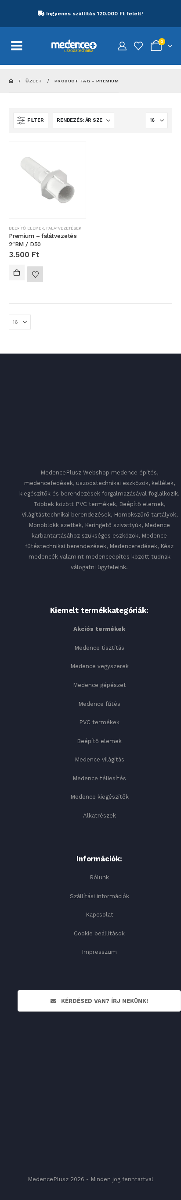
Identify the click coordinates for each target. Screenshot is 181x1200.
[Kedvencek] (138, 46)
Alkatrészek (99, 815)
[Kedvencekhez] (35, 274)
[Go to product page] (47, 180)
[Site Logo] (74, 45)
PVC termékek (99, 722)
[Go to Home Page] (11, 81)
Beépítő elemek (99, 741)
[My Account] (122, 46)
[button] (30, 120)
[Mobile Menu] (21, 46)
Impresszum (99, 952)
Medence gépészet (99, 685)
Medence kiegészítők (99, 796)
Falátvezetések (63, 228)
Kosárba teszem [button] (17, 272)
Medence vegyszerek (99, 666)
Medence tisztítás (99, 647)
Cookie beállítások (99, 933)
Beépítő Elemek (26, 228)
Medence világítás (99, 759)
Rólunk (99, 877)
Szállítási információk (99, 896)
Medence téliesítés (99, 778)
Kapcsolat (99, 914)
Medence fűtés (99, 704)
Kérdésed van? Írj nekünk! (103, 1001)
